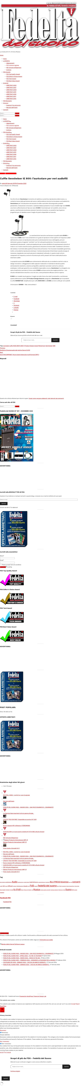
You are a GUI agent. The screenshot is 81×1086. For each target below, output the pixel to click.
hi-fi (15, 889)
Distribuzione (20, 886)
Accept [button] (73, 1004)
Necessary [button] (3, 1030)
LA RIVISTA (6, 61)
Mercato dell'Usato (8, 801)
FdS (32, 885)
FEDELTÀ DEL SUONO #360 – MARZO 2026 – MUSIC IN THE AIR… (21, 958)
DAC (4, 886)
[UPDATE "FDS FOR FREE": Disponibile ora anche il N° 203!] (4, 817)
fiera (58, 886)
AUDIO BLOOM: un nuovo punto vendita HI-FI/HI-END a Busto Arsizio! (23, 831)
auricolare (6, 346)
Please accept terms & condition (11, 564)
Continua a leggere (15, 1071)
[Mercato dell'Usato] (4, 799)
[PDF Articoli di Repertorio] (4, 835)
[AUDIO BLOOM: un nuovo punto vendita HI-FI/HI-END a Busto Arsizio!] (4, 829)
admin (4, 183)
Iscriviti (55, 340)
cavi (70, 882)
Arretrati (5, 83)
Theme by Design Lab (39, 996)
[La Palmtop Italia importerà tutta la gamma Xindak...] (4, 811)
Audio (14, 882)
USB (73, 889)
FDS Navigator (7, 101)
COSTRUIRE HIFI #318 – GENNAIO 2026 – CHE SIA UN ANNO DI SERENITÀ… (24, 962)
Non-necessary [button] (4, 1041)
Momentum (42, 346)
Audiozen (47, 882)
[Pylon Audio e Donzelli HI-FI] (4, 846)
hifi (19, 889)
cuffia (11, 346)
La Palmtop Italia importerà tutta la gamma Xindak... (18, 813)
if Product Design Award (30, 346)
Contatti (5, 110)
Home (5, 59)
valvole (75, 889)
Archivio (8, 70)
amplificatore (8, 882)
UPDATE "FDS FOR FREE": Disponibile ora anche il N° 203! (19, 819)
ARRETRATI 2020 (11, 90)
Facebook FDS (5, 898)
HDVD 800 (16, 346)
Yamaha (2, 892)
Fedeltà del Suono (10, 173)
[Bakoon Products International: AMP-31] (15, 840)
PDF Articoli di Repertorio (13, 67)
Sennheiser (49, 346)
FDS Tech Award (11, 78)
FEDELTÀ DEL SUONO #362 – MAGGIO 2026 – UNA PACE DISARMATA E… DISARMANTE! (28, 953)
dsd (29, 886)
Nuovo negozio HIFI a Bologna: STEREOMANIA (16, 825)
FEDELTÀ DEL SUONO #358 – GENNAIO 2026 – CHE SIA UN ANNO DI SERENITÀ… (26, 964)
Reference (60, 889)
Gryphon (8, 889)
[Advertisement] (12, 478)
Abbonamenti (10, 63)
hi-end (11, 889)
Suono (68, 889)
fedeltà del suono (47, 885)
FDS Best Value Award (13, 81)
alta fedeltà (2, 882)
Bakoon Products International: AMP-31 (15, 842)
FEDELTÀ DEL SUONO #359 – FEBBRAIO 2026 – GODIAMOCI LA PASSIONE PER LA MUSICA (29, 960)
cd (71, 882)
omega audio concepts (45, 889)
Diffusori (10, 886)
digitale (14, 886)
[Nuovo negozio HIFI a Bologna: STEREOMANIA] (4, 823)
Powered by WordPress (26, 996)
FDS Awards (6, 72)
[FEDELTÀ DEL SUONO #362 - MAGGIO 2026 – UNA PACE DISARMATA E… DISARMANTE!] (4, 805)
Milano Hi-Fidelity (27, 889)
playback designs (54, 889)
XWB (54, 346)
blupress (65, 882)
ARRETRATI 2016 (11, 98)
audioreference (41, 882)
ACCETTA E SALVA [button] (5, 1052)
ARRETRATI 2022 (11, 85)
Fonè (60, 886)
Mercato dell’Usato (11, 107)
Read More (3, 1006)
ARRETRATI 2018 (11, 94)
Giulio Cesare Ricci (70, 886)
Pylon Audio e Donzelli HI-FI (11, 848)
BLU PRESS (55, 882)
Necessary (5, 1032)
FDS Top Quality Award (13, 74)
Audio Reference (34, 882)
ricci (64, 889)
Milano (22, 889)
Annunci (5, 103)
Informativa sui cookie (46, 940)
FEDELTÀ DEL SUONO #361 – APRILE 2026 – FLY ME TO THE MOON (22, 956)
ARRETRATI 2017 (11, 96)
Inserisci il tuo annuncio (13, 105)
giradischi (64, 886)
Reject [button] (78, 1004)
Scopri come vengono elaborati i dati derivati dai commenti (46, 398)
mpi (32, 889)
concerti (76, 882)
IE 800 (21, 346)
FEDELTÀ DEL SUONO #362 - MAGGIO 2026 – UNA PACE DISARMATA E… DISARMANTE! (28, 807)
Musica (36, 889)
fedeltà (35, 886)
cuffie (1, 886)
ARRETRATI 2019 (11, 92)
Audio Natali (26, 882)
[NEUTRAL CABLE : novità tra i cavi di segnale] (4, 793)
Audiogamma (20, 882)
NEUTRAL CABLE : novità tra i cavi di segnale (16, 795)
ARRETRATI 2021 (11, 87)
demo (6, 886)
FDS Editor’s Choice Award (14, 76)
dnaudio (25, 886)
